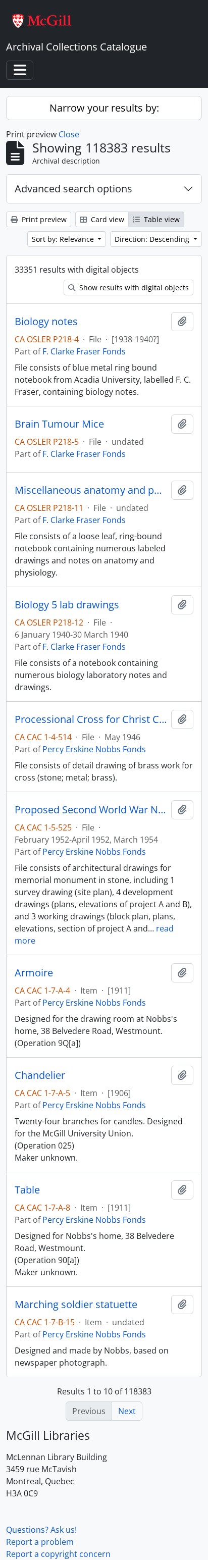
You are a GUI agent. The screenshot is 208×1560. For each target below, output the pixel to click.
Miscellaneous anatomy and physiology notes (91, 490)
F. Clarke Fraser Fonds (84, 351)
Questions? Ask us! (41, 1529)
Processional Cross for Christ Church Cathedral (91, 719)
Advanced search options (73, 188)
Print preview (43, 219)
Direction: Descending (153, 239)
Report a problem (40, 1541)
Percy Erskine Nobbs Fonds (94, 749)
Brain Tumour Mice (59, 424)
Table (27, 1190)
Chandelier (40, 1075)
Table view (161, 219)
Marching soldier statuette (76, 1304)
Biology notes (46, 322)
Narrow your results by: (104, 108)
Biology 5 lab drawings (67, 605)
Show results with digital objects (133, 287)
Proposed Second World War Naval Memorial (91, 810)
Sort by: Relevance (64, 239)
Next (127, 1411)
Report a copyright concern (58, 1553)
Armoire (34, 973)
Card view (106, 219)
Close (69, 134)
